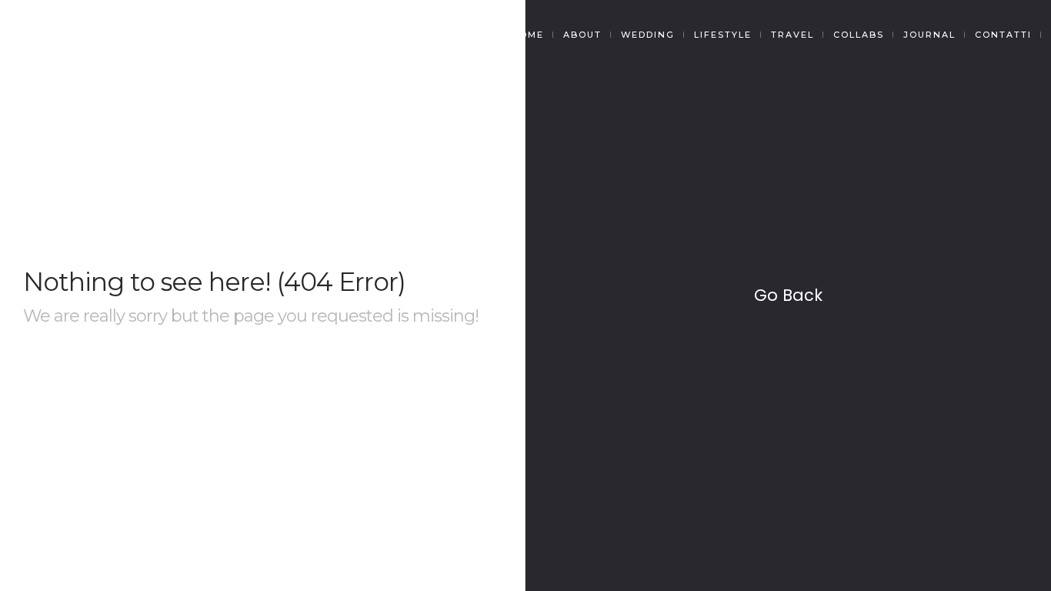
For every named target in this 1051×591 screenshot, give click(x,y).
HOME (527, 34)
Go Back (788, 295)
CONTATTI (1003, 34)
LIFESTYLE (723, 34)
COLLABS (858, 34)
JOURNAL (929, 34)
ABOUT (582, 34)
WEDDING (648, 34)
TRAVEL (792, 34)
